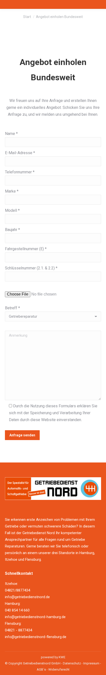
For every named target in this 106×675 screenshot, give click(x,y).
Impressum (91, 663)
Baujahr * (12, 229)
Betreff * (12, 308)
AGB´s (41, 669)
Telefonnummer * (20, 172)
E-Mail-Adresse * (20, 152)
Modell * (12, 210)
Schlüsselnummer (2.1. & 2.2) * (31, 268)
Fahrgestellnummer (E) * (26, 249)
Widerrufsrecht (59, 669)
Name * (11, 133)
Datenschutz (72, 663)
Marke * (11, 191)
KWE (62, 657)
